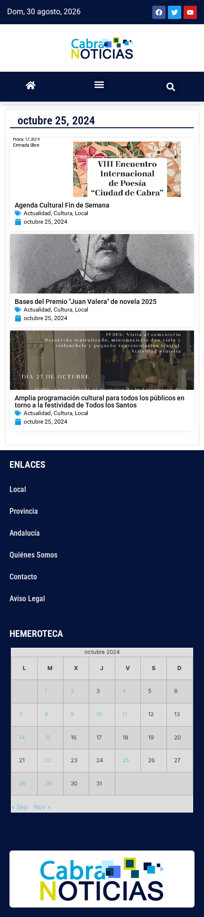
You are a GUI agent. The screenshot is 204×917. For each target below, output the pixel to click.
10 (99, 714)
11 (124, 714)
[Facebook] (159, 12)
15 (47, 737)
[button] (99, 84)
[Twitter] (174, 12)
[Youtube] (190, 12)
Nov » (42, 807)
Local (81, 213)
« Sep (19, 807)
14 (22, 737)
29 (48, 783)
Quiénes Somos (33, 554)
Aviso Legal (27, 598)
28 (22, 783)
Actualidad (37, 213)
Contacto (23, 576)
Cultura (63, 213)
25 (125, 760)
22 (48, 760)
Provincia (23, 511)
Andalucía (24, 533)
